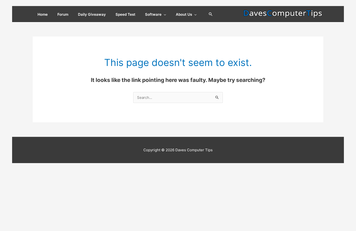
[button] (210, 14)
